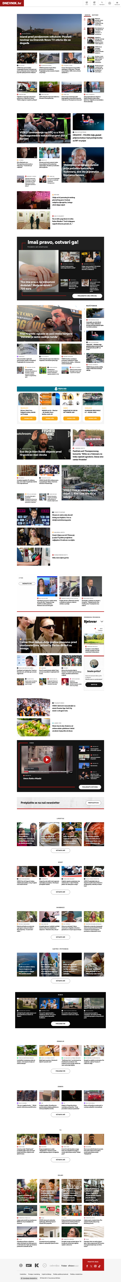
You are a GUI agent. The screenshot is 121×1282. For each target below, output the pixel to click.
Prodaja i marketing (34, 1274)
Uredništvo (23, 1274)
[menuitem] (109, 3)
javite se (94, 684)
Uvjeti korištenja (46, 1274)
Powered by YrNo (98, 632)
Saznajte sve (27, 583)
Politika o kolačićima (76, 1274)
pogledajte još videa (90, 787)
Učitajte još (60, 850)
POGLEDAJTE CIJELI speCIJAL (87, 296)
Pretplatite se (93, 803)
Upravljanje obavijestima (30, 1278)
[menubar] (109, 3)
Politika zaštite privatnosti (60, 1274)
